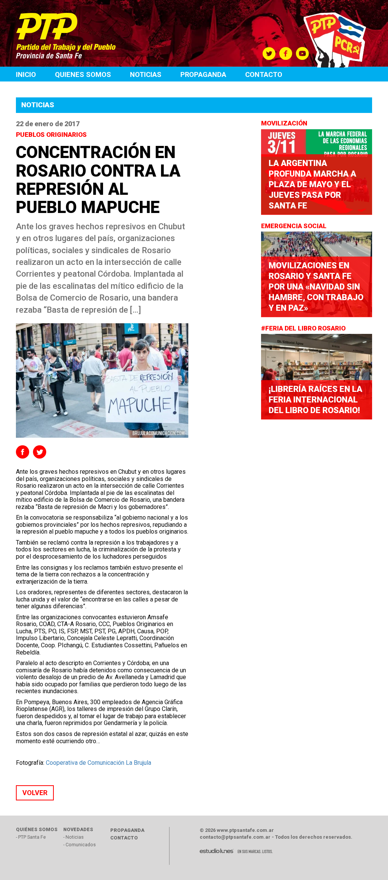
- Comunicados (79, 844)
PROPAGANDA (127, 830)
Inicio (26, 74)
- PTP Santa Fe (31, 837)
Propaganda (203, 74)
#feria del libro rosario (304, 328)
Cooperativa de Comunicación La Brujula (98, 762)
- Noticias (73, 837)
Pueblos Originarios (52, 134)
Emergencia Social (294, 226)
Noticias (145, 74)
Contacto (263, 74)
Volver (34, 793)
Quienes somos (83, 74)
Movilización (285, 123)
